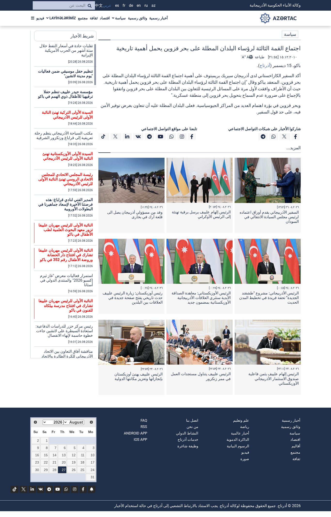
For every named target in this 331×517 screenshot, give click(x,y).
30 (37, 470)
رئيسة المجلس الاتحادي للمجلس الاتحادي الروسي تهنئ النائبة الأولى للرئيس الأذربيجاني (65, 179)
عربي (107, 5)
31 (93, 477)
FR (124, 5)
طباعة (259, 57)
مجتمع (83, 18)
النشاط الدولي (187, 433)
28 (54, 470)
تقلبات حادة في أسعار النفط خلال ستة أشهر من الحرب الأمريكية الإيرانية (66, 50)
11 (82, 455)
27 (64, 470)
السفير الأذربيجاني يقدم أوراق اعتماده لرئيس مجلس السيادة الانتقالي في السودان (269, 217)
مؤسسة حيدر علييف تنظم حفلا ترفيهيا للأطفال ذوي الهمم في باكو (65, 94)
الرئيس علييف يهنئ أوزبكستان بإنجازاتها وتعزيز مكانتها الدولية (138, 376)
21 (54, 462)
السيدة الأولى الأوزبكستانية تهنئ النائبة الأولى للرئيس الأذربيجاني (67, 156)
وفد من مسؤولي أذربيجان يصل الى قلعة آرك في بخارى (135, 214)
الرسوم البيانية (238, 446)
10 (93, 455)
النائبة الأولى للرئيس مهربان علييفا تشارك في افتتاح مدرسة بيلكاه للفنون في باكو (66, 305)
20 (64, 462)
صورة (244, 459)
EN (139, 5)
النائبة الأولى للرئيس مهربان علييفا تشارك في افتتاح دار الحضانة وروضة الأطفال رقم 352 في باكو (66, 255)
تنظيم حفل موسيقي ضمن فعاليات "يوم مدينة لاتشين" (65, 73)
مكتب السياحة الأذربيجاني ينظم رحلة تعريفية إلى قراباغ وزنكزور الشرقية (63, 135)
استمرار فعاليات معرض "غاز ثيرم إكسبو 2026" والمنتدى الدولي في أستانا (66, 280)
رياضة (244, 427)
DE (131, 5)
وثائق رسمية (137, 18)
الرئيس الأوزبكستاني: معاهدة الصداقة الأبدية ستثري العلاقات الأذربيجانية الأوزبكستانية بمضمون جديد (201, 298)
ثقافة (94, 18)
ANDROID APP (135, 433)
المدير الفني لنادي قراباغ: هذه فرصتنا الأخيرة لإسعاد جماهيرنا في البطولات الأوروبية (65, 204)
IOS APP (140, 439)
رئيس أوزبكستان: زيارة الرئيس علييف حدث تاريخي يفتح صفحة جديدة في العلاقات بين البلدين (132, 298)
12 (74, 455)
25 (82, 470)
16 (37, 455)
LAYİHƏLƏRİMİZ (62, 18)
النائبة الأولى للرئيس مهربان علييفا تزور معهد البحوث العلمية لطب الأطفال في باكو (66, 230)
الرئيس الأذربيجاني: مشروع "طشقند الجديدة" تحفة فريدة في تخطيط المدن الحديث (269, 298)
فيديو (40, 18)
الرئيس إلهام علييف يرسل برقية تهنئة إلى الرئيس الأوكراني (201, 214)
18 (82, 462)
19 (74, 462)
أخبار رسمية (158, 18)
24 (93, 470)
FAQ (144, 420)
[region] (65, 201)
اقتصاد (105, 18)
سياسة (120, 18)
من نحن (192, 427)
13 (64, 455)
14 (54, 455)
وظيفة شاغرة (187, 446)
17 (93, 462)
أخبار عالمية (240, 433)
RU (146, 5)
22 (46, 462)
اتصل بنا (192, 420)
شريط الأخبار (82, 35)
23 (37, 462)
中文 (99, 5)
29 (46, 470)
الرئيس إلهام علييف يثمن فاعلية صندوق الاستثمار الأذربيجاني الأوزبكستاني (273, 378)
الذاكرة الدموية (238, 439)
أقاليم (296, 446)
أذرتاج (265, 65)
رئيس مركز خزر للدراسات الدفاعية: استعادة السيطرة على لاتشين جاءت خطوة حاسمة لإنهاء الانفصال (64, 331)
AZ (153, 5)
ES (117, 5)
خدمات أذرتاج (188, 439)
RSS (144, 427)
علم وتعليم (241, 420)
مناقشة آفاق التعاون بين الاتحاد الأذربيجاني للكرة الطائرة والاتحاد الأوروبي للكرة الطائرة (67, 356)
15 (46, 455)
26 (74, 470)
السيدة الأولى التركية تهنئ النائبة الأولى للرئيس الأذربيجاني (67, 114)
